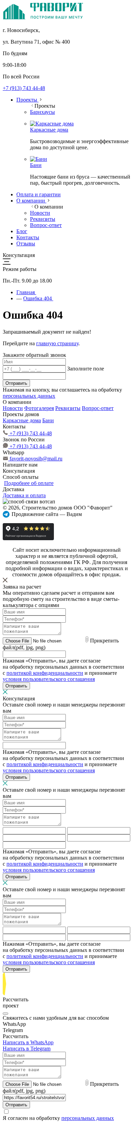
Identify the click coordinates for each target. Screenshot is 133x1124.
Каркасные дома (22, 420)
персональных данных (29, 396)
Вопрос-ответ (98, 408)
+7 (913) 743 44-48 (24, 88)
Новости (13, 408)
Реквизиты (67, 408)
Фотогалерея (39, 408)
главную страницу (57, 343)
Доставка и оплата (24, 495)
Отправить (16, 383)
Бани (48, 420)
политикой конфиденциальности (44, 673)
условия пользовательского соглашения (49, 679)
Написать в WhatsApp (28, 1042)
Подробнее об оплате (29, 483)
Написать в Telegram (26, 1048)
